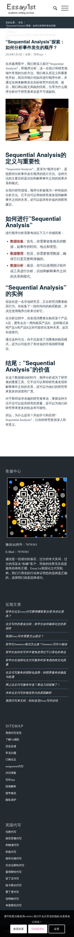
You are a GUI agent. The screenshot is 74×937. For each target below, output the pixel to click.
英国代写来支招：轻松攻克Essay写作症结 (32, 700)
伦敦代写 (11, 831)
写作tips (38, 54)
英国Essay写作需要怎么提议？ (25, 636)
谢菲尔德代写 (14, 858)
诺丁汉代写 (12, 878)
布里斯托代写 (14, 905)
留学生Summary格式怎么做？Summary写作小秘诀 (36, 644)
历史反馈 (11, 746)
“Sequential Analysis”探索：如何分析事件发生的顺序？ (35, 44)
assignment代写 (14, 766)
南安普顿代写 (14, 838)
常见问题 (11, 752)
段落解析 (11, 786)
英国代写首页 (14, 732)
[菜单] (62, 8)
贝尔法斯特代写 (15, 865)
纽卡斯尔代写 (14, 885)
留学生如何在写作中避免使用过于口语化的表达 (36, 652)
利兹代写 (11, 851)
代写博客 (11, 772)
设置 (56, 928)
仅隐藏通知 (37, 928)
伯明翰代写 (12, 898)
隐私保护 (11, 799)
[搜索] (53, 8)
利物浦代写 (12, 845)
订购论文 (11, 759)
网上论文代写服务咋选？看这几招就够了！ (33, 684)
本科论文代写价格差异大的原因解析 (29, 693)
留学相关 (11, 793)
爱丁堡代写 (12, 891)
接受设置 (18, 928)
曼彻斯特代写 (14, 871)
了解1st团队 (13, 739)
